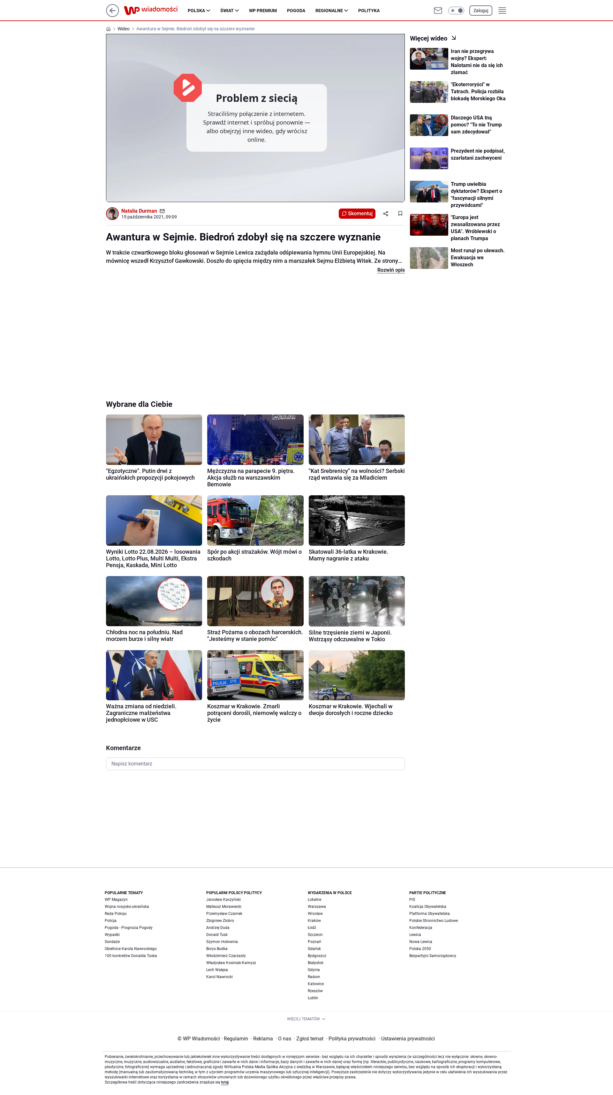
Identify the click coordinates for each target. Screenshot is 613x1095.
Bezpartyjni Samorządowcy (432, 956)
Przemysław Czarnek (224, 913)
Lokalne (314, 899)
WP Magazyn (116, 899)
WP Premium (263, 10)
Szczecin (315, 934)
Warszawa (317, 906)
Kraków (314, 920)
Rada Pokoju (116, 913)
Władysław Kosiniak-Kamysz (231, 963)
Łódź (312, 927)
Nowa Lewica (420, 941)
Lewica (415, 934)
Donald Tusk (217, 934)
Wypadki (112, 934)
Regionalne (329, 10)
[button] (456, 10)
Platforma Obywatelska (429, 913)
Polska (196, 10)
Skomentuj (360, 213)
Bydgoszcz (317, 956)
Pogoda (296, 10)
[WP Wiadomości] (156, 10)
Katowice (316, 984)
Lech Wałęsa (217, 970)
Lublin (313, 998)
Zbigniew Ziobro (220, 920)
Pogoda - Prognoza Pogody (129, 927)
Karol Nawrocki (219, 977)
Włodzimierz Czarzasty (226, 956)
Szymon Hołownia (222, 941)
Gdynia (314, 970)
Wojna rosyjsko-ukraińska (127, 906)
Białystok (315, 963)
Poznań (314, 941)
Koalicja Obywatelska (427, 906)
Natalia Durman (139, 211)
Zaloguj (480, 10)
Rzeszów (315, 991)
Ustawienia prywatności (407, 1039)
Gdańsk (314, 949)
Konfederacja (420, 927)
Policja (111, 920)
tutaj (225, 1082)
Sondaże (112, 941)
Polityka (369, 10)
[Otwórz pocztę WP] (438, 10)
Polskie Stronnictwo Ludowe (433, 920)
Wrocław (315, 913)
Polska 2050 (420, 949)
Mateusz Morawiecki (223, 906)
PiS (412, 899)
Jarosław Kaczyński (223, 899)
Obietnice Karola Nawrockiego (131, 949)
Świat (227, 10)
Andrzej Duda (218, 927)
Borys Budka (217, 949)
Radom (314, 977)
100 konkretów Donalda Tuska (131, 956)
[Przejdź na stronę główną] (112, 15)
